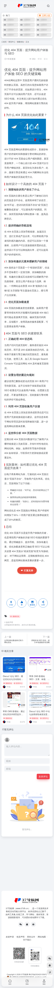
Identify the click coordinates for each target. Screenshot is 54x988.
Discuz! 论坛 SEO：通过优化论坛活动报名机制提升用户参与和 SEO (13, 679)
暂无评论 (9, 729)
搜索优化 (20, 41)
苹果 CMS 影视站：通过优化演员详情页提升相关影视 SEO (14, 714)
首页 (5, 41)
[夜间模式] (50, 972)
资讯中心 (11, 41)
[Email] (33, 924)
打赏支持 (27, 570)
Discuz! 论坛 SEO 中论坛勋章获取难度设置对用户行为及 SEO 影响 (39, 714)
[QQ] (27, 924)
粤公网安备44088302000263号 (21, 977)
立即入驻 (46, 15)
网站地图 (42, 936)
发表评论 (43, 776)
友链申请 (10, 936)
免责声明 (20, 936)
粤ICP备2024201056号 (38, 974)
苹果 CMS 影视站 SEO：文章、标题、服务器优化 (39, 679)
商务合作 (31, 936)
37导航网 (24, 974)
